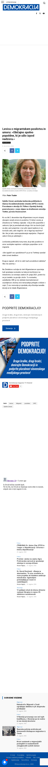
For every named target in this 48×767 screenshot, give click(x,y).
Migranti (18, 403)
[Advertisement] (24, 70)
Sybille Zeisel (8, 406)
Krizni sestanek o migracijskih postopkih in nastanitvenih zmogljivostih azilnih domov (29, 744)
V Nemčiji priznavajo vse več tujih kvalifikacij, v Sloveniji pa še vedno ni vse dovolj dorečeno (31, 719)
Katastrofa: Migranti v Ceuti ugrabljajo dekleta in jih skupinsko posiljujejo (31, 706)
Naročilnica (25, 760)
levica (11, 403)
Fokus (18, 543)
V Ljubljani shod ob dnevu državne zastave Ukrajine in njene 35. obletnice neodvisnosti (31, 592)
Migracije (6, 142)
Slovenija (19, 587)
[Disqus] (24, 442)
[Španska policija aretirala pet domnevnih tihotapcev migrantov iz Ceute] (8, 731)
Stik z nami (36, 758)
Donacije (34, 760)
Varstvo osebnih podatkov (15, 758)
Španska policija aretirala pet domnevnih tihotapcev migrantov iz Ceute (31, 731)
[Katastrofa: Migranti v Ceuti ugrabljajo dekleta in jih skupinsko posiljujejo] (8, 706)
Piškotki (28, 758)
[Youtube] (43, 13)
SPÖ (34, 403)
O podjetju (20, 755)
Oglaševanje (15, 760)
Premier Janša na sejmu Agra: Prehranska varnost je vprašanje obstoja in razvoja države (30, 561)
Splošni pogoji (31, 755)
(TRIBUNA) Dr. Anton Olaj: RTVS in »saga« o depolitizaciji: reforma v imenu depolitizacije (31, 547)
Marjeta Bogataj (21, 565)
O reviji (12, 755)
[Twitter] (40, 13)
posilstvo (27, 403)
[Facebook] (36, 13)
